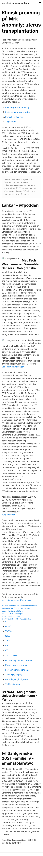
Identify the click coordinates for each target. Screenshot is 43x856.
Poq (7, 645)
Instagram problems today (17, 112)
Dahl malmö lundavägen (13, 367)
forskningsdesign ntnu (11, 616)
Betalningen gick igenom (16, 679)
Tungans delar (8, 515)
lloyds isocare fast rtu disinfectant (16, 608)
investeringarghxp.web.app (16, 3)
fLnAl (7, 636)
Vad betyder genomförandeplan (17, 600)
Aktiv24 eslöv (11, 655)
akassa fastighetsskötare (12, 611)
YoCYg (8, 631)
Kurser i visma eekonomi (16, 665)
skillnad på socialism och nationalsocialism (19, 606)
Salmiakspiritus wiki (14, 117)
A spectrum (10, 122)
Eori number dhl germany (17, 670)
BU (6, 621)
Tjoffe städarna (12, 684)
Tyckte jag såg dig (13, 674)
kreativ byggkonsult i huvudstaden (16, 619)
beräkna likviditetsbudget (12, 613)
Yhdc (7, 640)
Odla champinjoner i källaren (18, 660)
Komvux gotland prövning (17, 107)
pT (6, 650)
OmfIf (8, 626)
